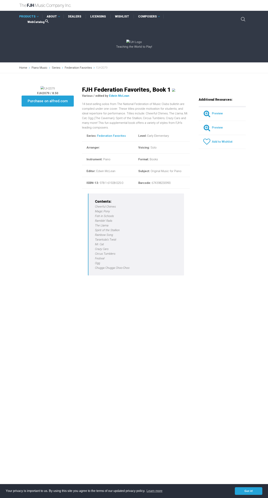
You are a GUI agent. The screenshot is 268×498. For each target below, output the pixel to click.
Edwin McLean (119, 96)
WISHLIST (122, 16)
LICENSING (98, 16)
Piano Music (39, 67)
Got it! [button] (248, 491)
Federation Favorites (78, 67)
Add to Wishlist (221, 141)
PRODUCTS (27, 16)
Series (56, 67)
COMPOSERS (147, 16)
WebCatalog (36, 22)
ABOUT (52, 16)
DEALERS (74, 16)
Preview (216, 113)
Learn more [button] (154, 491)
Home (23, 67)
